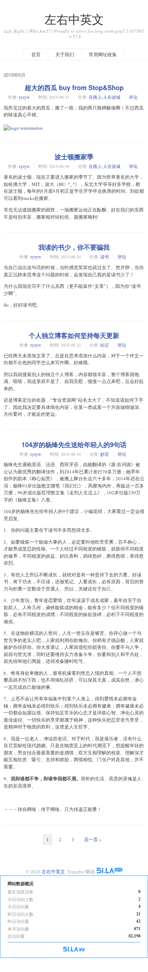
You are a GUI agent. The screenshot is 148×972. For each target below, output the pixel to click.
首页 (36, 54)
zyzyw (24, 97)
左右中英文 (74, 19)
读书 (104, 256)
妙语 (104, 454)
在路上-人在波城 (104, 97)
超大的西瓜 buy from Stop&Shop (74, 87)
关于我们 (64, 54)
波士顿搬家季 (74, 156)
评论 (133, 97)
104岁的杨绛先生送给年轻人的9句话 (74, 444)
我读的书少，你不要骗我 (74, 247)
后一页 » (93, 839)
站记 (104, 345)
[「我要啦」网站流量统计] (74, 950)
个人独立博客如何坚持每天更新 (74, 335)
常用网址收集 (103, 54)
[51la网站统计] (109, 871)
